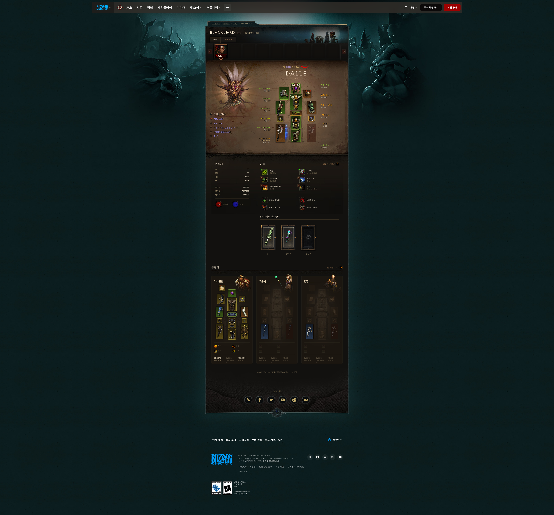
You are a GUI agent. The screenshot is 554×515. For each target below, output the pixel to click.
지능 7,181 (219, 119)
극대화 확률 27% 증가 (222, 132)
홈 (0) (216, 136)
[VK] (306, 400)
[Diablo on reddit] (294, 400)
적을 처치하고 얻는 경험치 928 (225, 128)
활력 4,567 (218, 124)
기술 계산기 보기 (329, 164)
